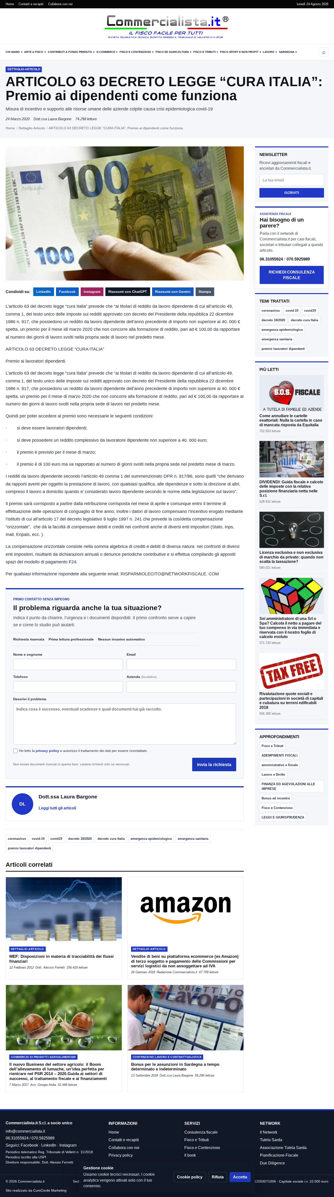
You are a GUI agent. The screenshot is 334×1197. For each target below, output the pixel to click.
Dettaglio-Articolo (32, 128)
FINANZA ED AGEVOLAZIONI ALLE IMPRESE (288, 786)
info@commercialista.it (25, 1131)
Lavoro (268, 51)
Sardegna (286, 51)
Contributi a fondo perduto (70, 51)
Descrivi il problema (29, 699)
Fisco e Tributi (204, 51)
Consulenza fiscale (201, 1132)
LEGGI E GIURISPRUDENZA (283, 817)
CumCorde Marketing (50, 1190)
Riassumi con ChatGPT (127, 292)
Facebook (67, 292)
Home (10, 4)
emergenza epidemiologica (151, 839)
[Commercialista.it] (167, 26)
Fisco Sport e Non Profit (239, 51)
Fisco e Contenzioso (135, 51)
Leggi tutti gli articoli (57, 808)
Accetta (240, 1177)
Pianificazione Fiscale (279, 1155)
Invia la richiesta (214, 764)
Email (131, 654)
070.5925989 (298, 259)
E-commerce (106, 51)
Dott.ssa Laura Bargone (52, 119)
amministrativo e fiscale (280, 765)
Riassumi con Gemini (172, 292)
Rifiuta (218, 1177)
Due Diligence (272, 1163)
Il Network (268, 1132)
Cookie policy (189, 1177)
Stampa (205, 292)
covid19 (56, 839)
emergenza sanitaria (193, 839)
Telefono (20, 677)
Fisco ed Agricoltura (172, 51)
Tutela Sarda (271, 1140)
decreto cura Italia (111, 839)
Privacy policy (121, 1155)
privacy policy (47, 751)
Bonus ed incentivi (276, 798)
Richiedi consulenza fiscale (292, 275)
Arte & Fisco (33, 51)
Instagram (92, 292)
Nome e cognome (27, 654)
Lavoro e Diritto (273, 774)
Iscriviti (291, 193)
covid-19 (38, 839)
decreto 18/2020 (80, 839)
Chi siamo (13, 51)
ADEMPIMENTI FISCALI (280, 755)
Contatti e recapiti (31, 4)
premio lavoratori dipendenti (29, 848)
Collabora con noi (60, 4)
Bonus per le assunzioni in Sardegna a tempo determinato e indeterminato (175, 1066)
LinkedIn (43, 292)
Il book (190, 1155)
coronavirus (17, 839)
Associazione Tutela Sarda (283, 1148)
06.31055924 (271, 259)
